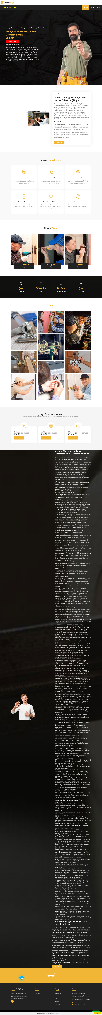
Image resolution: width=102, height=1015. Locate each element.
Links (57, 1001)
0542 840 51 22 (8, 7)
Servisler (58, 998)
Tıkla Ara (56, 966)
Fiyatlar (92, 7)
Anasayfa (85, 7)
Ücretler (38, 993)
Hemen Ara (59, 142)
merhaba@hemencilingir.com (80, 1004)
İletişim (98, 7)
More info (57, 1013)
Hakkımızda (59, 996)
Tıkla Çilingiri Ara (12, 41)
